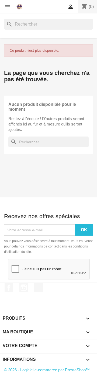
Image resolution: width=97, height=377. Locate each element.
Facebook (9, 287)
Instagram (23, 287)
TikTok (38, 287)
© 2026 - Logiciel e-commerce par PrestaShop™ (47, 370)
